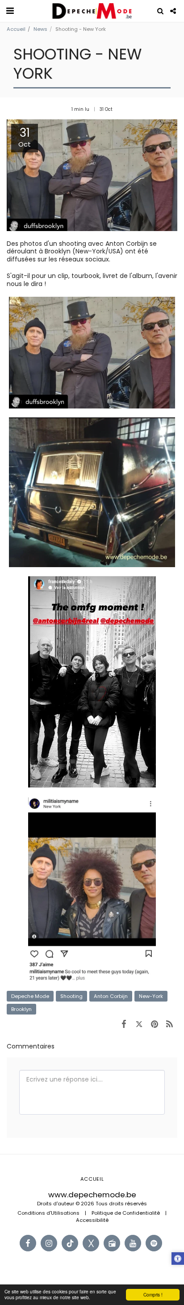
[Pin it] (154, 1023)
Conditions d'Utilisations (48, 1213)
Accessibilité (92, 1220)
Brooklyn (21, 1009)
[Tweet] (138, 1023)
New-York (151, 996)
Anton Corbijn (111, 996)
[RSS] (169, 1023)
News (40, 29)
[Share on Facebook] (123, 1023)
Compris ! (153, 1294)
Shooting (71, 996)
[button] (9, 10)
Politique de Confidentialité (126, 1213)
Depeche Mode (30, 996)
